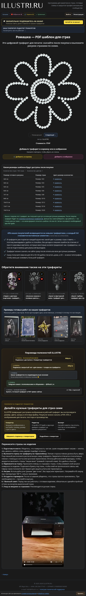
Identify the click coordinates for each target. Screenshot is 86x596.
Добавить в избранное (63, 157)
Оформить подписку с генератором (20, 436)
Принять (80, 593)
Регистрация (78, 14)
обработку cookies (43, 593)
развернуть (58, 179)
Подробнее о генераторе (49, 436)
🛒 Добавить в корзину (23, 157)
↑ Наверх (5, 574)
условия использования (29, 593)
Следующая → (50, 135)
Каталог (5, 14)
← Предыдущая (36, 135)
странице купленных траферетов (31, 219)
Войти (68, 14)
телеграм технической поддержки (52, 589)
